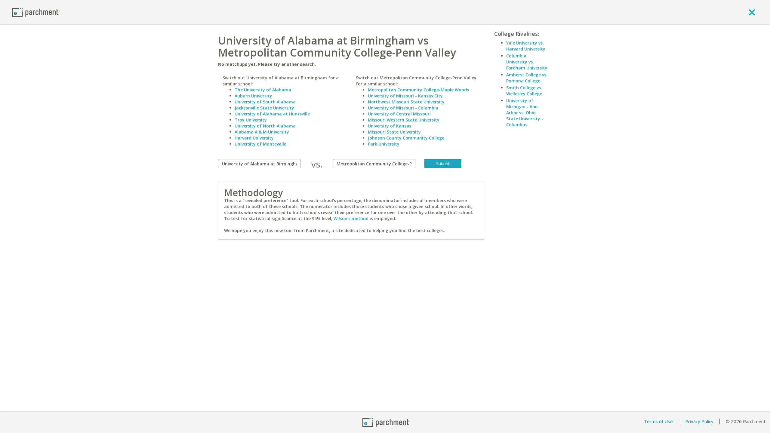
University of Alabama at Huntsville (272, 114)
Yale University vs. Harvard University (525, 46)
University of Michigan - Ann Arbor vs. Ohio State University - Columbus (524, 112)
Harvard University (254, 138)
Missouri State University (394, 132)
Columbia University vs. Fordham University (526, 62)
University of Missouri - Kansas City (405, 96)
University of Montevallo (261, 144)
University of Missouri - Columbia (403, 108)
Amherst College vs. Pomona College (526, 78)
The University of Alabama (263, 90)
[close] (752, 12)
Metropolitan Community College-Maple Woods (418, 90)
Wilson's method (351, 218)
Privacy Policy (699, 421)
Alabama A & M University (262, 132)
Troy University (251, 120)
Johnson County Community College (406, 138)
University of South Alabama (265, 102)
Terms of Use (658, 421)
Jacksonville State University (264, 108)
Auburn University (253, 96)
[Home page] (36, 12)
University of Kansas (389, 126)
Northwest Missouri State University (406, 102)
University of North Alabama (265, 126)
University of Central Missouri (399, 114)
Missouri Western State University (403, 120)
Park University (383, 144)
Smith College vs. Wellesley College (524, 91)
